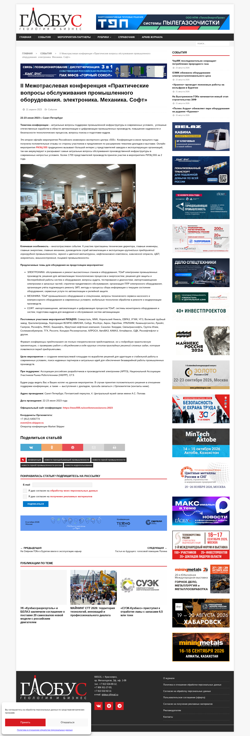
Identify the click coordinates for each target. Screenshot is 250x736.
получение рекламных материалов (71, 496)
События (44, 37)
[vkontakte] (98, 706)
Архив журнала (152, 37)
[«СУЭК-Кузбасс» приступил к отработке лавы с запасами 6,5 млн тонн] (144, 587)
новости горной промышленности (109, 460)
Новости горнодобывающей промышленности (67, 460)
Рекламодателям (172, 710)
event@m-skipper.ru (32, 422)
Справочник (126, 37)
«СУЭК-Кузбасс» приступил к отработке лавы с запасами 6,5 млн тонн (142, 612)
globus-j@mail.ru (110, 694)
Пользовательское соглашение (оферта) (184, 697)
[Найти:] (213, 43)
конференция (34, 460)
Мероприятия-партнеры (74, 37)
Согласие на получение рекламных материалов (188, 704)
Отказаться (67, 722)
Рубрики (103, 37)
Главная (25, 37)
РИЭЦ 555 (41, 147)
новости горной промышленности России (42, 465)
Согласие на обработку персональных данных (187, 691)
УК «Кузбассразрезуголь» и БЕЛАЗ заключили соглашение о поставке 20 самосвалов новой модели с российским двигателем (42, 615)
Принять (25, 722)
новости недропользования (78, 465)
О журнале (168, 678)
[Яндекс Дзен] (109, 706)
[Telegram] (119, 706)
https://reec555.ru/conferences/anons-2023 (88, 407)
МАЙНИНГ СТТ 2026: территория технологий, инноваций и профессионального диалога (92, 612)
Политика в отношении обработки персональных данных (45, 730)
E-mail (26, 484)
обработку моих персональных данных (74, 490)
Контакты (168, 717)
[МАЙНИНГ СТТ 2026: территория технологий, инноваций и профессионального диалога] (93, 587)
